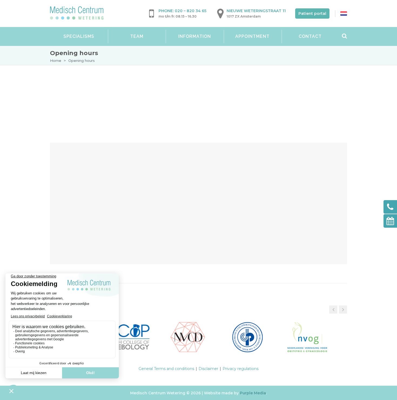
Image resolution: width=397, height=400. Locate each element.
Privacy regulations (240, 368)
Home (55, 60)
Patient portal (312, 13)
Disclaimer (208, 368)
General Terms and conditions (166, 368)
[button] (343, 309)
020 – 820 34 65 (190, 10)
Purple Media (253, 393)
